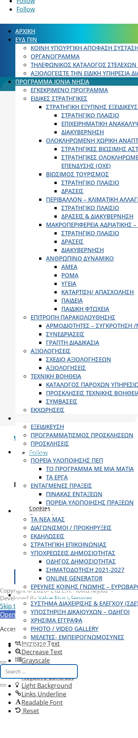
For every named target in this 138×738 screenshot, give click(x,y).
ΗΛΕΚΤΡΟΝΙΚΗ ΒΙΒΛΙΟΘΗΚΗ (53, 595)
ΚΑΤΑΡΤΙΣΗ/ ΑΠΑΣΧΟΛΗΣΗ (97, 292)
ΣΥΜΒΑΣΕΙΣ (61, 401)
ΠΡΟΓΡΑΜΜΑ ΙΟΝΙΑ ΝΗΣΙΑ (52, 81)
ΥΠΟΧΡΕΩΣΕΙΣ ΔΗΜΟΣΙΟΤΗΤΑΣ (73, 553)
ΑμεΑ (69, 266)
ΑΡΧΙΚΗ (25, 31)
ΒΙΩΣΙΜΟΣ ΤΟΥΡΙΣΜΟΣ (77, 174)
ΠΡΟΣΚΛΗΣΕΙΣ (34, 418)
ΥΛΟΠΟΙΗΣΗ (32, 452)
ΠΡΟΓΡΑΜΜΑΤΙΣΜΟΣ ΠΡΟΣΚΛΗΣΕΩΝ (82, 435)
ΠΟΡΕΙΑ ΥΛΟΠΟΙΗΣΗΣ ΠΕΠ (67, 460)
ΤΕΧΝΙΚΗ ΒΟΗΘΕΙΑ (56, 376)
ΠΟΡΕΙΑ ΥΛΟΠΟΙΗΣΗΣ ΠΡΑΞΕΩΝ (90, 502)
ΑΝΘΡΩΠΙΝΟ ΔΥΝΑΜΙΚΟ (80, 258)
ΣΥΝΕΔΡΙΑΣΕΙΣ (65, 334)
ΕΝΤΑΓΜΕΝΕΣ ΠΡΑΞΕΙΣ (61, 485)
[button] (40, 694)
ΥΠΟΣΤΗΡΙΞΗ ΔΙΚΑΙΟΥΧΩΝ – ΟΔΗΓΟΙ (80, 612)
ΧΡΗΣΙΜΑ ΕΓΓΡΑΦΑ (56, 620)
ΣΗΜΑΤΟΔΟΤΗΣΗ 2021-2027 (85, 569)
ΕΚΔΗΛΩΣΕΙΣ (47, 536)
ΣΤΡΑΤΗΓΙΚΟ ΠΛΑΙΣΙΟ (90, 115)
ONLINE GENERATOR (74, 578)
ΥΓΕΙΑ (68, 283)
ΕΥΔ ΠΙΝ (26, 39)
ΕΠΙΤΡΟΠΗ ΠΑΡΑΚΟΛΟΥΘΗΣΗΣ (73, 317)
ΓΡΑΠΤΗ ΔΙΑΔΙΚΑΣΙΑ (72, 342)
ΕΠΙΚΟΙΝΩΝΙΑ (34, 645)
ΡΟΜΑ (70, 275)
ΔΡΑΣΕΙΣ (72, 191)
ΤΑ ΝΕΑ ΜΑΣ (48, 519)
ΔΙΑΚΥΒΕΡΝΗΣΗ (82, 132)
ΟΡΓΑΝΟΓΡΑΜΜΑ (55, 56)
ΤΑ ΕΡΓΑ (57, 477)
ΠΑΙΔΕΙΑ (72, 300)
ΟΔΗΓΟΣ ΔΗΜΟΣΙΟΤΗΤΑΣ (81, 561)
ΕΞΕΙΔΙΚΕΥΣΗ (47, 426)
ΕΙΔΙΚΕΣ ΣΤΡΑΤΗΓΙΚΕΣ (59, 98)
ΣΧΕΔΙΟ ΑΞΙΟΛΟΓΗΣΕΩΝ (78, 359)
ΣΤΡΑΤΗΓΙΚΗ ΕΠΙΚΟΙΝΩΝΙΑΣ (69, 544)
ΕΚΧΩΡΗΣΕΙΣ (47, 410)
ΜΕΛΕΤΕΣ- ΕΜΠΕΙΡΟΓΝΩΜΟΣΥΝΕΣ (77, 637)
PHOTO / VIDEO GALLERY (65, 628)
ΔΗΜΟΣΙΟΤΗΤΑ (36, 511)
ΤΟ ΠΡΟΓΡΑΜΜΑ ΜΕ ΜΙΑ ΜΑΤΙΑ (90, 468)
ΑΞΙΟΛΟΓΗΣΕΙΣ (51, 351)
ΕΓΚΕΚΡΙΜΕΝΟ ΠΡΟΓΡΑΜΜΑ (69, 90)
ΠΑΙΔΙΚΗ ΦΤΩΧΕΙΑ (85, 309)
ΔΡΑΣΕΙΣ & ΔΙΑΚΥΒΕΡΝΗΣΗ (97, 216)
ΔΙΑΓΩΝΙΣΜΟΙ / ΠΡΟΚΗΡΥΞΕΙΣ (71, 527)
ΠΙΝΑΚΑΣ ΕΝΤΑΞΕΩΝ (74, 494)
